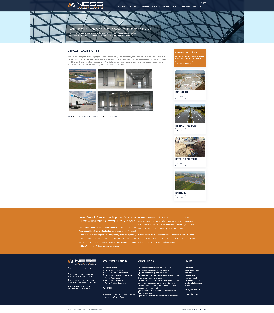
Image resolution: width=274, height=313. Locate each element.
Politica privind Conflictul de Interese (118, 275)
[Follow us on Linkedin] (192, 294)
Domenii (134, 7)
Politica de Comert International (116, 273)
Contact (197, 7)
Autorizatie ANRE (146, 293)
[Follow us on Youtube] (197, 294)
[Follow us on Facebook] (187, 294)
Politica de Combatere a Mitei (115, 270)
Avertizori (185, 7)
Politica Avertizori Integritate (115, 283)
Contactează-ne (184, 63)
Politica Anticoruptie (112, 278)
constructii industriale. (129, 33)
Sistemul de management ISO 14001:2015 (156, 270)
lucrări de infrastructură (115, 35)
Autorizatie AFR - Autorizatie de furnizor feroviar (158, 291)
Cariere (165, 7)
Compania (122, 7)
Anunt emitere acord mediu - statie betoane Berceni (194, 283)
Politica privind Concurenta (114, 280)
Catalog (156, 7)
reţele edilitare (131, 35)
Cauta (189, 273)
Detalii (181, 97)
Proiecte (145, 7)
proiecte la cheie (82, 35)
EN (205, 3)
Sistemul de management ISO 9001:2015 (155, 268)
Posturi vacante (193, 270)
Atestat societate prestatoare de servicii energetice (159, 296)
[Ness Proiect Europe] (90, 5)
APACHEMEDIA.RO (199, 309)
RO (202, 3)
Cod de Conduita (110, 268)
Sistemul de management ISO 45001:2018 (156, 273)
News (174, 7)
